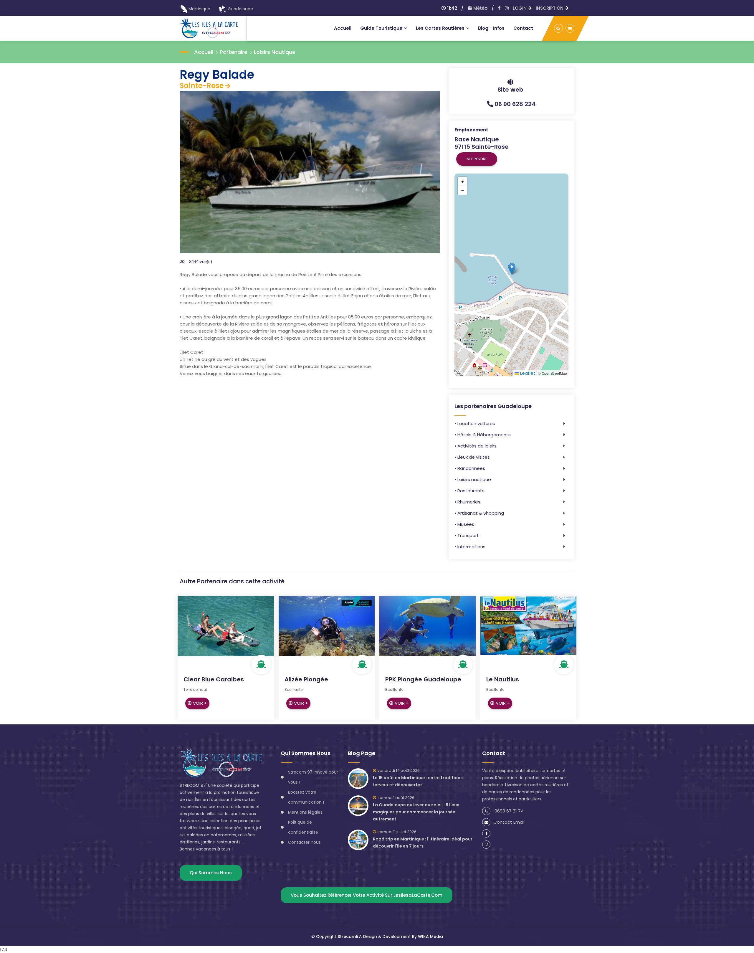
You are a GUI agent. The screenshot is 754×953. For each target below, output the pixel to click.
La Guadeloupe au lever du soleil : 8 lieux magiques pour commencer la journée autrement (416, 812)
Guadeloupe (240, 9)
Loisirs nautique (274, 52)
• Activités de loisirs (475, 446)
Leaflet (527, 373)
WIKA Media (430, 936)
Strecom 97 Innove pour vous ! (313, 777)
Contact (523, 28)
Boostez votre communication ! (306, 797)
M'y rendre (477, 159)
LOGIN (520, 8)
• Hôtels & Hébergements (482, 435)
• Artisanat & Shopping (479, 513)
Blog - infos (491, 28)
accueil (203, 52)
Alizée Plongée (306, 679)
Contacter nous (304, 842)
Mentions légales (305, 812)
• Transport (466, 535)
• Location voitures (474, 423)
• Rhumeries (467, 502)
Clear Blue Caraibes (213, 679)
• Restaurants (469, 491)
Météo (479, 8)
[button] (511, 269)
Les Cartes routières (440, 28)
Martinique (199, 9)
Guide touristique (381, 28)
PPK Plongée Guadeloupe (423, 679)
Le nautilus (502, 679)
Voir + (200, 703)
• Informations (469, 547)
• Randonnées (469, 468)
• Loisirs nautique (472, 479)
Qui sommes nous (211, 873)
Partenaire (233, 52)
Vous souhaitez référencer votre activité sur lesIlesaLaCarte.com (366, 895)
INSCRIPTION (550, 8)
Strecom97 (349, 936)
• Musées (464, 524)
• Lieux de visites (472, 457)
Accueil (342, 28)
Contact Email (509, 822)
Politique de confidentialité (303, 827)
